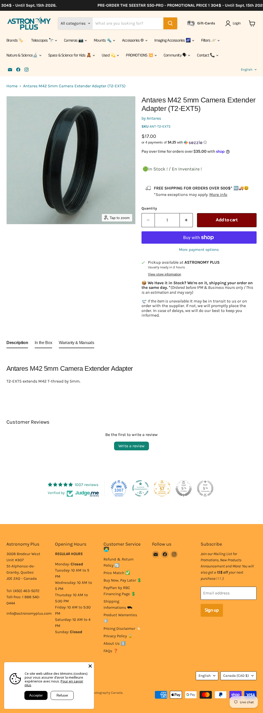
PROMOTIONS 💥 (140, 55)
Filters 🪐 (209, 40)
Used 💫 (109, 55)
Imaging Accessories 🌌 (172, 40)
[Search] (170, 23)
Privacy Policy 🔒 (118, 636)
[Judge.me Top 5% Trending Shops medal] (205, 488)
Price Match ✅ (117, 573)
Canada (236, 675)
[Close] (90, 666)
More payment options (199, 250)
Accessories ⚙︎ (133, 40)
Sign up (212, 610)
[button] (233, 23)
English (246, 69)
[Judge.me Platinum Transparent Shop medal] (140, 488)
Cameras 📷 (74, 40)
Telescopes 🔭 (42, 40)
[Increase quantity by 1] (186, 220)
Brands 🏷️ (14, 40)
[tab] (17, 343)
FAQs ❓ (111, 651)
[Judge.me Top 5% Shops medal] (183, 488)
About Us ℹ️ (115, 643)
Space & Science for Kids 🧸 (70, 55)
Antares (154, 118)
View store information (164, 274)
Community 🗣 (175, 55)
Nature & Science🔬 (22, 55)
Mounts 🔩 (103, 40)
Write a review (131, 445)
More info (218, 194)
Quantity (149, 208)
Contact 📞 (206, 55)
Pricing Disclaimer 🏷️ (122, 628)
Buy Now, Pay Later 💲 (123, 580)
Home (11, 86)
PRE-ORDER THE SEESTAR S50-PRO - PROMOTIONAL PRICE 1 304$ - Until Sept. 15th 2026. (175, 5)
